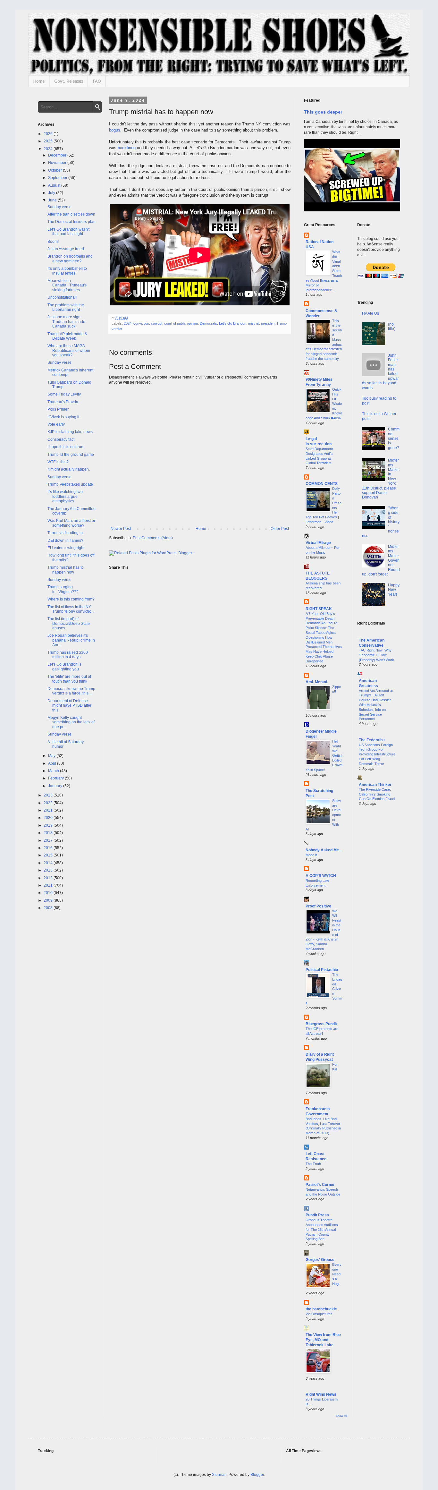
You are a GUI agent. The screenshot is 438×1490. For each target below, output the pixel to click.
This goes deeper (323, 112)
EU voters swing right (65, 548)
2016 (49, 848)
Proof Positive (318, 906)
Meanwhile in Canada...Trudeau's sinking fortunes (67, 285)
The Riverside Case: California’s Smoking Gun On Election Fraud (377, 794)
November (57, 162)
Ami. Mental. (317, 682)
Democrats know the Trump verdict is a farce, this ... (71, 690)
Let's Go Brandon (232, 323)
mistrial (253, 323)
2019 (49, 825)
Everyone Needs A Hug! (336, 1274)
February (56, 778)
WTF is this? (58, 462)
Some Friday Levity (64, 394)
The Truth (313, 1164)
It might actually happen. (68, 469)
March (54, 771)
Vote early (56, 424)
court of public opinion (181, 323)
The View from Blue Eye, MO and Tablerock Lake (323, 1339)
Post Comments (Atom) (153, 538)
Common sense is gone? (394, 438)
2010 (49, 892)
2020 (49, 817)
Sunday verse (59, 207)
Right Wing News (321, 1394)
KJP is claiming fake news (70, 432)
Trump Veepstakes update (70, 484)
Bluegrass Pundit (321, 1024)
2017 (49, 840)
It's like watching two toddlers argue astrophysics (65, 496)
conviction (141, 323)
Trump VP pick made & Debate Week (67, 336)
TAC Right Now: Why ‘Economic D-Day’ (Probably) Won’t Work (376, 655)
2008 (49, 908)
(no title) (391, 326)
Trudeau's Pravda (62, 402)
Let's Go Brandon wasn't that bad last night (68, 231)
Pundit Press (317, 1215)
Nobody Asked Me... (324, 850)
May (52, 756)
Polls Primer (58, 409)
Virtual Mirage (318, 543)
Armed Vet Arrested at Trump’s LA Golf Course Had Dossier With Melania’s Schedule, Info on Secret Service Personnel (376, 705)
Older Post (280, 528)
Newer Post (121, 528)
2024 (127, 323)
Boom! (53, 241)
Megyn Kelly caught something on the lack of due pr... (71, 722)
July (52, 193)
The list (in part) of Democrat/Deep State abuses (68, 623)
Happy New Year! (394, 590)
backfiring (127, 147)
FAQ (97, 81)
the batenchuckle (321, 1309)
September (58, 177)
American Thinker (375, 784)
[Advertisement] (378, 914)
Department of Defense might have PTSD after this (69, 705)
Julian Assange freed (65, 249)
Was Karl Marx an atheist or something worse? (71, 522)
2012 (49, 878)
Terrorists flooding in (65, 533)
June (53, 200)
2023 (49, 795)
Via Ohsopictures (319, 1314)
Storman (219, 1474)
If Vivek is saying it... (64, 417)
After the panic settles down (71, 214)
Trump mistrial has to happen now (65, 569)
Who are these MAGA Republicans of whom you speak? (68, 350)
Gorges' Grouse (320, 1259)
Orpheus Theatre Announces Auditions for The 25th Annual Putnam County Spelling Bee (322, 1229)
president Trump (274, 323)
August (54, 185)
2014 (49, 863)
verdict (117, 329)
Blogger (257, 1474)
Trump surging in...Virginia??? (63, 589)
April (52, 763)
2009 (49, 900)
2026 (49, 134)
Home (39, 81)
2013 (49, 870)
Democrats (208, 323)
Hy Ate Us (370, 313)
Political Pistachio (322, 969)
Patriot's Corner (320, 1184)
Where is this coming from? (71, 599)
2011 (49, 885)
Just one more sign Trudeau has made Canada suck (66, 321)
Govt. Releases (68, 81)
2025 (49, 141)
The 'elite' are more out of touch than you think (69, 678)
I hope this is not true (65, 447)
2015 (49, 855)
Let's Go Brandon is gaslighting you (64, 666)
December (57, 155)
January (55, 786)
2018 (49, 832)
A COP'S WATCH (321, 875)
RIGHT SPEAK (319, 609)
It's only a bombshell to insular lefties (67, 270)
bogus (114, 130)
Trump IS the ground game (70, 454)
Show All (341, 1416)
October (55, 170)
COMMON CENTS (322, 483)
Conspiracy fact (60, 439)
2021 (49, 810)
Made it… (313, 855)
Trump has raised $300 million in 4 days (67, 654)
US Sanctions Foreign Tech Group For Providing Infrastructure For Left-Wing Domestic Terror (377, 754)
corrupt (156, 323)
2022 (49, 803)
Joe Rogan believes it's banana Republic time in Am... (71, 640)
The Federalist (372, 740)
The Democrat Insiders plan (71, 221)
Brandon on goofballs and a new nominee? (70, 258)
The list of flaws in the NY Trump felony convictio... (70, 609)
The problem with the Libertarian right (65, 307)
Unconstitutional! (62, 297)
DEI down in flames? (65, 540)
